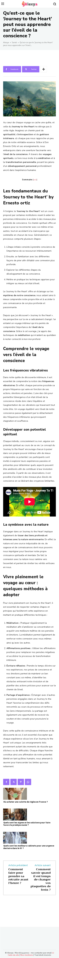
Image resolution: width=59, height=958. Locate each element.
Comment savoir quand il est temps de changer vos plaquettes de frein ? (41, 879)
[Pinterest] (21, 782)
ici (53, 953)
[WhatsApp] (28, 782)
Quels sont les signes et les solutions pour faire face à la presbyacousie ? (26, 823)
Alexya (6, 42)
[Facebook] (6, 782)
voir (35, 179)
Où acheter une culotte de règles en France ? (25, 802)
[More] (43, 69)
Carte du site (13, 955)
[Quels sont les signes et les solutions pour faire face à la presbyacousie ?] (15, 814)
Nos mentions (26, 955)
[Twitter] (13, 782)
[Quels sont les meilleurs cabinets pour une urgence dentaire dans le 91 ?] (15, 838)
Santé (14, 42)
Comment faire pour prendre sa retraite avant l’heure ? (18, 876)
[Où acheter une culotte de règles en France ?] (15, 794)
